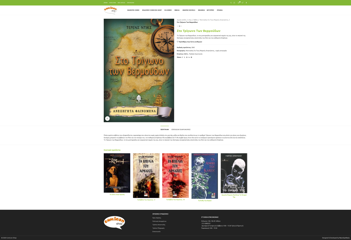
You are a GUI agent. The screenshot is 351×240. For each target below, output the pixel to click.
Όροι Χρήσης (156, 218)
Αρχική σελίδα (181, 20)
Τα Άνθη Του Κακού (204, 200)
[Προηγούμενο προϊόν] (178, 26)
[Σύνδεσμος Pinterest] (187, 57)
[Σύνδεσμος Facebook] (246, 3)
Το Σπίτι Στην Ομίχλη (117, 194)
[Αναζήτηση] (231, 3)
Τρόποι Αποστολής (158, 224)
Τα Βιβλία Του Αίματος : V (146, 200)
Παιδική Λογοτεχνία (195, 54)
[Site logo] (110, 10)
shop (190, 20)
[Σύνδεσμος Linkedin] (189, 57)
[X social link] (184, 57)
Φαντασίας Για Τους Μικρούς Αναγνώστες (214, 20)
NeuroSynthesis (344, 238)
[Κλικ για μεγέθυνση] (107, 118)
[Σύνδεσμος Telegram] (191, 57)
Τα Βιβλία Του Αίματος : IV (175, 199)
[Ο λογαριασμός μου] (234, 3)
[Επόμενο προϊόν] (181, 26)
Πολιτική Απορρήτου (159, 221)
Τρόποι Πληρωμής (158, 228)
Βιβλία (196, 20)
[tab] (165, 128)
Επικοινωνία (156, 231)
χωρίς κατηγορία (221, 50)
